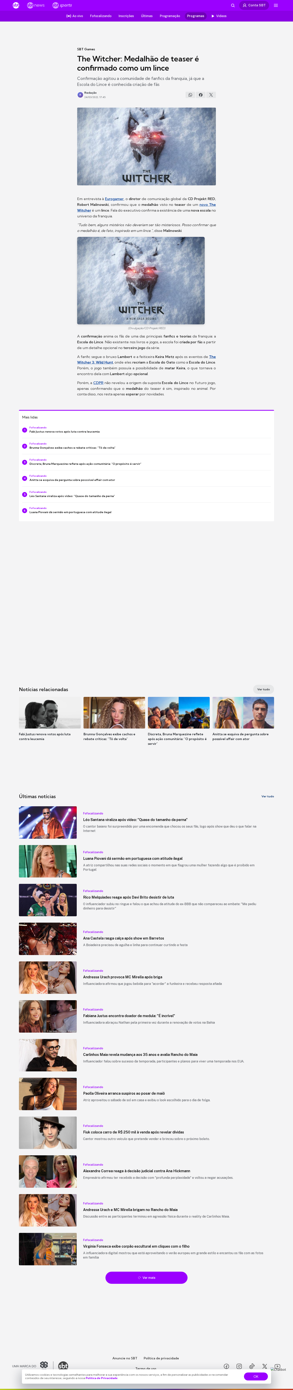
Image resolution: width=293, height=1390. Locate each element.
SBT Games (86, 49)
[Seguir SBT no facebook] (226, 1366)
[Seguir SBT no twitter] (265, 1366)
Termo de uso (145, 1369)
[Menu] (275, 5)
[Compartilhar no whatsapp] (190, 95)
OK (256, 1376)
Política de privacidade (161, 1358)
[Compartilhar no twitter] (211, 95)
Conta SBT (257, 5)
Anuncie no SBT (124, 1358)
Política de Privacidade (102, 1378)
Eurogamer (114, 198)
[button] (50, 725)
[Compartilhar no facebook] (200, 95)
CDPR (98, 382)
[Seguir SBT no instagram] (239, 1366)
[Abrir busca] (233, 5)
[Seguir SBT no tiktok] (252, 1366)
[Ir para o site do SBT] (63, 1366)
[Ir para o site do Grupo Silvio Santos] (32, 1366)
